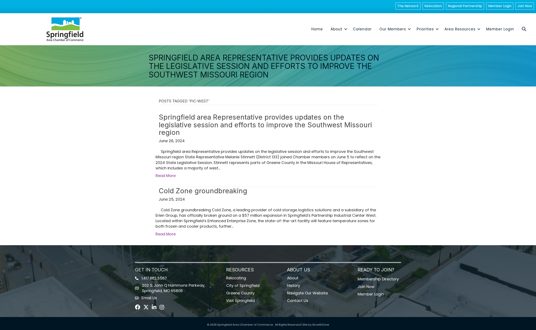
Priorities (425, 29)
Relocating (236, 278)
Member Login (500, 6)
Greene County (240, 293)
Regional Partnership (465, 6)
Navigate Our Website (307, 293)
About (336, 29)
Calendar (362, 29)
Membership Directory (378, 279)
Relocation (433, 6)
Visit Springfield (240, 300)
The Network (408, 6)
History (293, 285)
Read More (166, 175)
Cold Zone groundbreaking (203, 191)
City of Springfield (242, 285)
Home (317, 29)
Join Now (524, 6)
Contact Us (297, 300)
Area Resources (460, 29)
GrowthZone (320, 325)
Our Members (392, 29)
